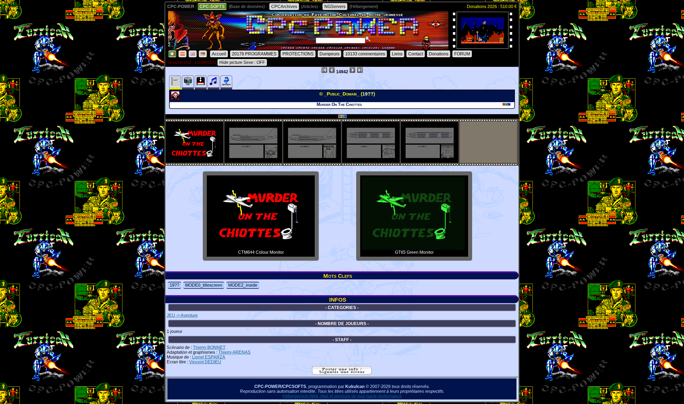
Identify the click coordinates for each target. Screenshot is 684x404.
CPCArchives (284, 6)
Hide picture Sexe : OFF (242, 62)
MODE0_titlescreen (203, 285)
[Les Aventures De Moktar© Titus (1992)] (482, 47)
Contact (415, 54)
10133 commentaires (365, 54)
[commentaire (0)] (226, 82)
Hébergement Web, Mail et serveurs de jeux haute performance (342, 396)
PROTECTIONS (298, 54)
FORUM (462, 54)
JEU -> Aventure (182, 315)
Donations (438, 54)
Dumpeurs (329, 54)
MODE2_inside (242, 285)
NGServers (334, 6)
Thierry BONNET (209, 347)
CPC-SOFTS (212, 6)
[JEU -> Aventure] (176, 98)
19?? (174, 285)
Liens (397, 54)
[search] (368, 39)
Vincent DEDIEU (205, 362)
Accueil (219, 54)
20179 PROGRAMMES (254, 54)
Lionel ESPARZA (208, 357)
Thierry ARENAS (234, 352)
